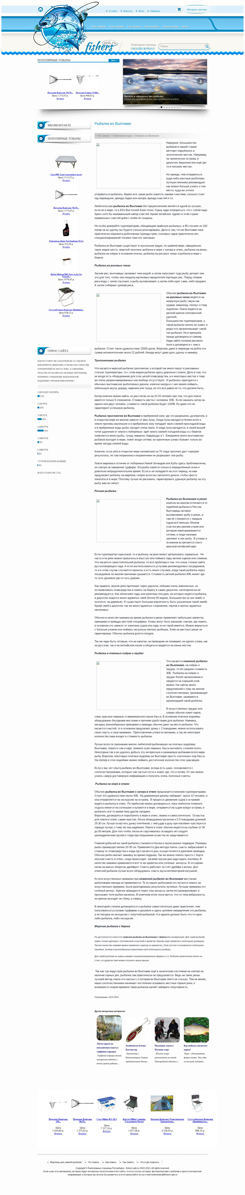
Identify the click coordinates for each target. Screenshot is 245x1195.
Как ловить (117, 26)
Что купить (152, 26)
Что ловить (99, 26)
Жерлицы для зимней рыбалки (66, 1162)
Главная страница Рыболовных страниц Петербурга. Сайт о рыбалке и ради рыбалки (40, 9)
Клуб (185, 26)
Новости (127, 11)
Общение (155, 11)
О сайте (113, 11)
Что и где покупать (149, 1162)
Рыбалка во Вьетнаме (147, 135)
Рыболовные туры (122, 135)
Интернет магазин (197, 9)
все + (114, 61)
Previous (129, 81)
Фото (141, 11)
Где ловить (134, 26)
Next (200, 81)
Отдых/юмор (170, 26)
